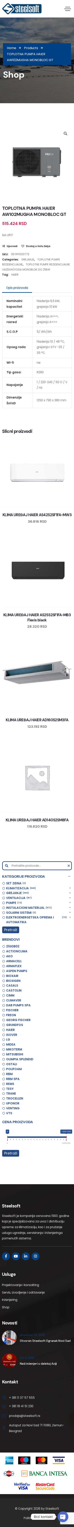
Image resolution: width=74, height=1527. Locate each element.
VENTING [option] (13, 1108)
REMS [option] (10, 1084)
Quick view (41, 506)
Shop (5, 1307)
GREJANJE (27, 259)
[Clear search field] (69, 865)
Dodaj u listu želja (38, 246)
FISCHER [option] (12, 1010)
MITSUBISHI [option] (14, 1054)
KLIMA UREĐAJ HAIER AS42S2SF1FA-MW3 (37, 514)
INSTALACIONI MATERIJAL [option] (28, 908)
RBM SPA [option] (13, 1079)
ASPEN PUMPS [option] (16, 971)
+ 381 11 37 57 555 (22, 1398)
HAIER (14, 275)
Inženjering (9, 1300)
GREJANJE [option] (17, 893)
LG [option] (8, 1039)
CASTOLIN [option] (14, 990)
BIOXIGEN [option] (13, 981)
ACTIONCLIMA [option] (16, 951)
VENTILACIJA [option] (18, 898)
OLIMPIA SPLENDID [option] (19, 1059)
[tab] (17, 288)
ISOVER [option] (11, 1035)
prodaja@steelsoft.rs (24, 1416)
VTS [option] (9, 1113)
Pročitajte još (48, 506)
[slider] (7, 1138)
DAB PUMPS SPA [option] (18, 1005)
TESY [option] (10, 1089)
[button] (37, 876)
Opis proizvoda (17, 288)
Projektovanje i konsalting (20, 1285)
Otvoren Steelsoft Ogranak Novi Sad (45, 1341)
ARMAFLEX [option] (14, 966)
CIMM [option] (10, 995)
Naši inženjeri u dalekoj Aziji (38, 1364)
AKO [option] (9, 956)
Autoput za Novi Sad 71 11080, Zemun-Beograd (36, 1428)
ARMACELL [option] (14, 961)
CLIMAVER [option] (13, 1000)
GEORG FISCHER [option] (18, 1020)
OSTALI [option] (11, 1064)
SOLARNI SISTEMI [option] (20, 913)
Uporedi (12, 246)
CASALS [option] (12, 985)
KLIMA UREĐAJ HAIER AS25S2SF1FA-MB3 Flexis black (37, 617)
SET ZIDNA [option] (15, 883)
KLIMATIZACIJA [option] (20, 888)
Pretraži (10, 929)
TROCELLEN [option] (14, 1098)
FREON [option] (11, 1015)
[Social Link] (6, 1256)
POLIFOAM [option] (14, 1069)
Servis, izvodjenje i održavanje (23, 1292)
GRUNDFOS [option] (14, 1025)
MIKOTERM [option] (14, 1049)
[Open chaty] (63, 1516)
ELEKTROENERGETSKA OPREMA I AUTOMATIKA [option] (36, 919)
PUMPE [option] (13, 903)
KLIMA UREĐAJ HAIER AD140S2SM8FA (37, 820)
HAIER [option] (10, 1030)
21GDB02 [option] (12, 946)
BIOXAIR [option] (12, 976)
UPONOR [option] (12, 1103)
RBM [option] (9, 1074)
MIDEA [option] (10, 1044)
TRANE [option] (11, 1093)
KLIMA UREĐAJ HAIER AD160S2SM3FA (37, 719)
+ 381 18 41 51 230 (21, 1406)
